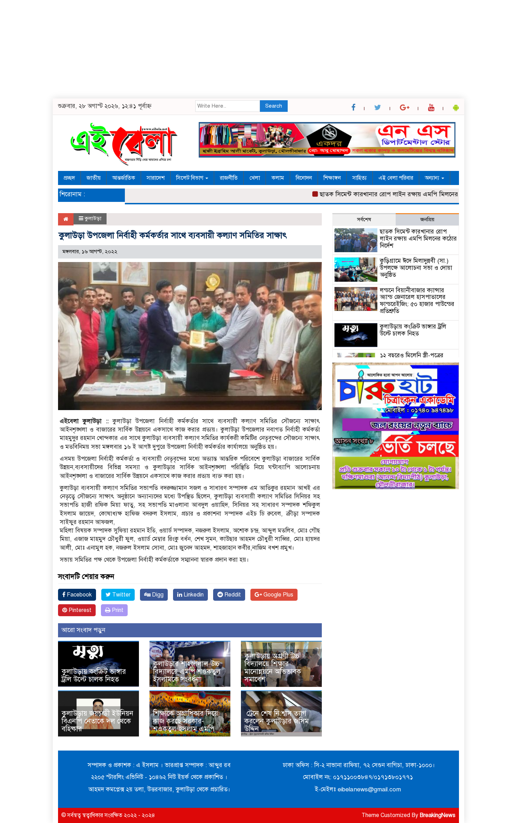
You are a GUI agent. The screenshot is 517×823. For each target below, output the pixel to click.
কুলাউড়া (93, 218)
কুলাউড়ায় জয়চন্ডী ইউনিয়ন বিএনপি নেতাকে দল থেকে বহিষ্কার (97, 721)
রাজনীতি (229, 177)
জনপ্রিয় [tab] (427, 219)
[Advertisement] (211, 49)
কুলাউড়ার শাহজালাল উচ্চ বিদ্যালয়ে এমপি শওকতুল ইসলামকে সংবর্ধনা (187, 671)
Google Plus (277, 594)
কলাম (278, 177)
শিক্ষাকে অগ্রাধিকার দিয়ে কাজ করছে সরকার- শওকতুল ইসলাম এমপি (185, 721)
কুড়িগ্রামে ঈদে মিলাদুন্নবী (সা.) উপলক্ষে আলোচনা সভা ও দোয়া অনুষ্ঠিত (416, 268)
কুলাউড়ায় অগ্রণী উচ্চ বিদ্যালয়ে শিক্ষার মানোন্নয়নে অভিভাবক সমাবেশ (272, 668)
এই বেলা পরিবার (395, 177)
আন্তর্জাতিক (123, 177)
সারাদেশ (156, 177)
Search (273, 106)
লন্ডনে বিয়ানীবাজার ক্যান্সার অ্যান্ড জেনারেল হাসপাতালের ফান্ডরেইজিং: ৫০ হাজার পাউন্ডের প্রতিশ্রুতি (417, 301)
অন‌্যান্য (433, 177)
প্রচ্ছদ (69, 177)
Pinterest (79, 610)
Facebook (78, 594)
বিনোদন (304, 177)
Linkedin (193, 594)
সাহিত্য (359, 177)
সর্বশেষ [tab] (364, 219)
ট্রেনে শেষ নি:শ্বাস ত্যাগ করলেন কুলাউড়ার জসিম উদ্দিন (276, 721)
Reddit (232, 594)
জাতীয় (94, 177)
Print (116, 610)
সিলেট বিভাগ (190, 177)
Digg (157, 594)
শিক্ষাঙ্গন (332, 177)
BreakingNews (437, 815)
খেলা (254, 177)
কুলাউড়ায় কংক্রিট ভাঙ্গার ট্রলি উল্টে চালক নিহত (94, 675)
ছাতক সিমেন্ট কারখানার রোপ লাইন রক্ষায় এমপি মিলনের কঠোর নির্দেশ (389, 194)
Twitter (120, 594)
